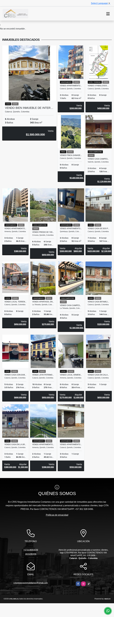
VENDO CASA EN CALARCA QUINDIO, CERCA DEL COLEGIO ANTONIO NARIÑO (99, 375)
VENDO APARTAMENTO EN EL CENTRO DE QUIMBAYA (71, 228)
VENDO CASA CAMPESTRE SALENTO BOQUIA (99, 159)
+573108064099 (30, 550)
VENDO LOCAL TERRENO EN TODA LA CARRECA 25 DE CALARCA (15, 302)
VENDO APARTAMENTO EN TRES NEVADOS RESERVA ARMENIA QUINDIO (43, 444)
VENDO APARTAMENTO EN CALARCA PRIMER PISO (71, 444)
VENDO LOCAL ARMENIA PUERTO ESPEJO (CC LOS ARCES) (71, 375)
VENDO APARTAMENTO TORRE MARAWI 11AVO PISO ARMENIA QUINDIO (15, 228)
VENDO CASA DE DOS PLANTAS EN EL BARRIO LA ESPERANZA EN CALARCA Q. (99, 228)
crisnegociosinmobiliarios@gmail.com (30, 583)
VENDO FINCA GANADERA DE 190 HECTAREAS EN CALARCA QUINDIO (71, 155)
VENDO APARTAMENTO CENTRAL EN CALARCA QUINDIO (71, 85)
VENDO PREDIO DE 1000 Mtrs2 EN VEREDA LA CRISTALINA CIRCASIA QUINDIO (43, 232)
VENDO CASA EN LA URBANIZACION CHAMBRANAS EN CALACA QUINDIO (15, 444)
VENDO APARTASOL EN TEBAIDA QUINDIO (43, 302)
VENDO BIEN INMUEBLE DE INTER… (29, 107)
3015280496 (30, 554)
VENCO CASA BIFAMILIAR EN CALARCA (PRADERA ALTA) (99, 302)
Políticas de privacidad (57, 515)
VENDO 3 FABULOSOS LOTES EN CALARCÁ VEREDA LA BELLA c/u (99, 85)
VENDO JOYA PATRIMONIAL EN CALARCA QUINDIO (43, 375)
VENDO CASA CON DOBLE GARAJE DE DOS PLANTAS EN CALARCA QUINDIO (15, 375)
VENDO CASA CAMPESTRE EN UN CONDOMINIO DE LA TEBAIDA (71, 305)
